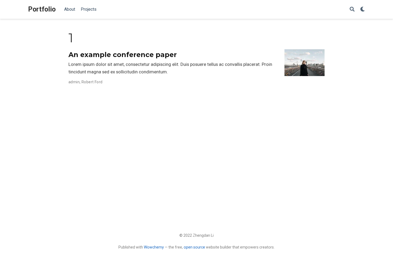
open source (194, 247)
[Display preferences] (362, 9)
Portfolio (42, 9)
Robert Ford (92, 82)
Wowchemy (154, 247)
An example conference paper (122, 55)
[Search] (352, 9)
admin (74, 82)
